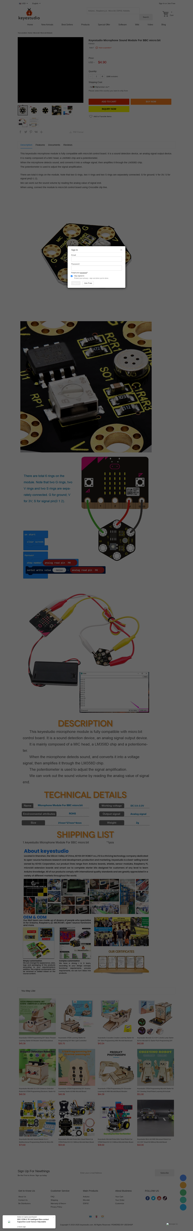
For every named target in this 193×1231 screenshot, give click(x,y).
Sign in (76, 283)
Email (73, 255)
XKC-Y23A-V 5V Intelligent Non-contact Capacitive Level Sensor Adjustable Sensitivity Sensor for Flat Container (33, 1221)
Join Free (88, 283)
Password (75, 264)
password (83, 273)
